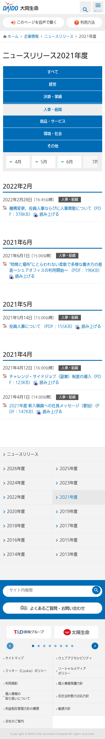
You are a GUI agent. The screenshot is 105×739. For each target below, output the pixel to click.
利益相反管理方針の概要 (22, 709)
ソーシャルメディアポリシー (72, 671)
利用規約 (11, 684)
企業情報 (31, 36)
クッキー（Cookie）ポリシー (26, 671)
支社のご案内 (14, 721)
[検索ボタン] (96, 590)
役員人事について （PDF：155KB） (41, 326)
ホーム (13, 36)
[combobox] (49, 590)
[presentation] (10, 647)
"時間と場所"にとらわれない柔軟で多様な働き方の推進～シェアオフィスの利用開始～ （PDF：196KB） (55, 267)
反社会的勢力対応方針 (73, 696)
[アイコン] (95, 647)
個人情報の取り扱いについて (17, 696)
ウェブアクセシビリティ (75, 658)
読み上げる (49, 214)
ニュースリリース (58, 36)
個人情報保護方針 (70, 684)
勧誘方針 (64, 709)
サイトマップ (14, 658)
